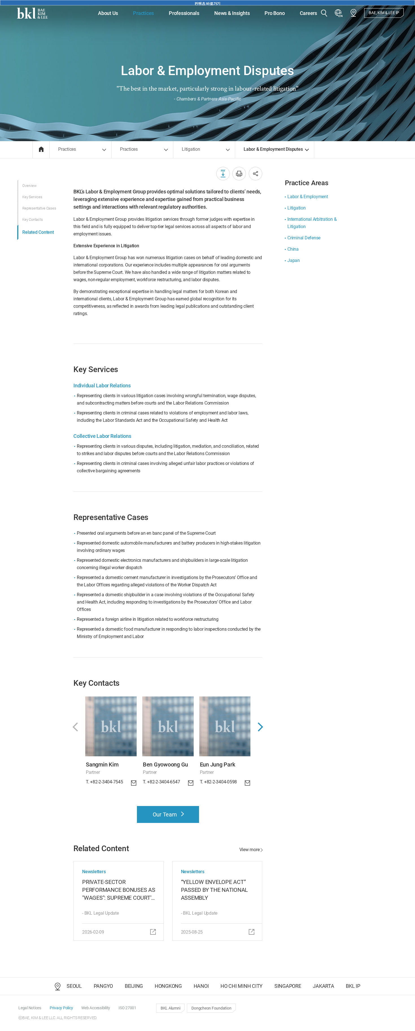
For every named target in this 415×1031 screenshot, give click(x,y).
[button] (324, 14)
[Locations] (353, 13)
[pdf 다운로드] (223, 173)
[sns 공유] (255, 173)
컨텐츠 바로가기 (207, 3)
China (293, 249)
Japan (293, 260)
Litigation (296, 208)
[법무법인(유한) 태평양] (32, 13)
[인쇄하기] (239, 173)
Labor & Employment (307, 196)
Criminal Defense (303, 238)
